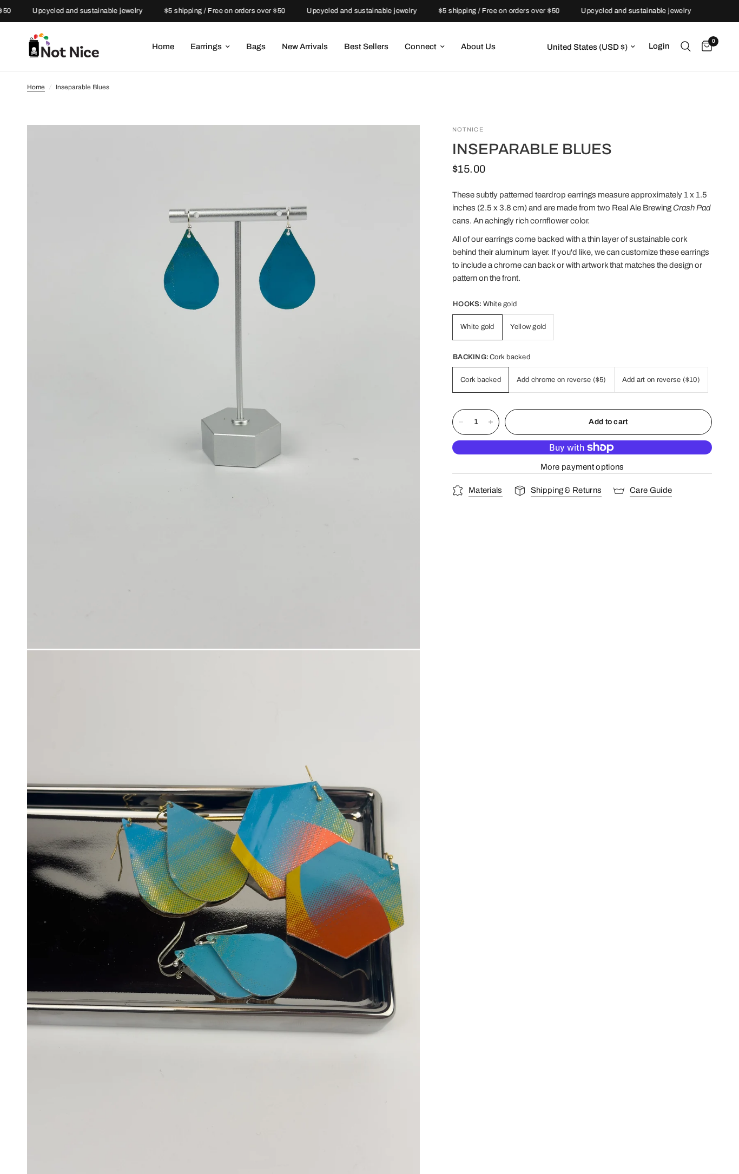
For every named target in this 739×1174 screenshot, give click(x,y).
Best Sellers (366, 46)
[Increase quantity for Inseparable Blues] (491, 422)
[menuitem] (163, 46)
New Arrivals (305, 46)
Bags (256, 46)
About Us (478, 46)
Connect (421, 46)
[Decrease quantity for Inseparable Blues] (461, 422)
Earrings (206, 46)
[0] (704, 46)
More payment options (582, 467)
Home (163, 46)
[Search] (685, 46)
